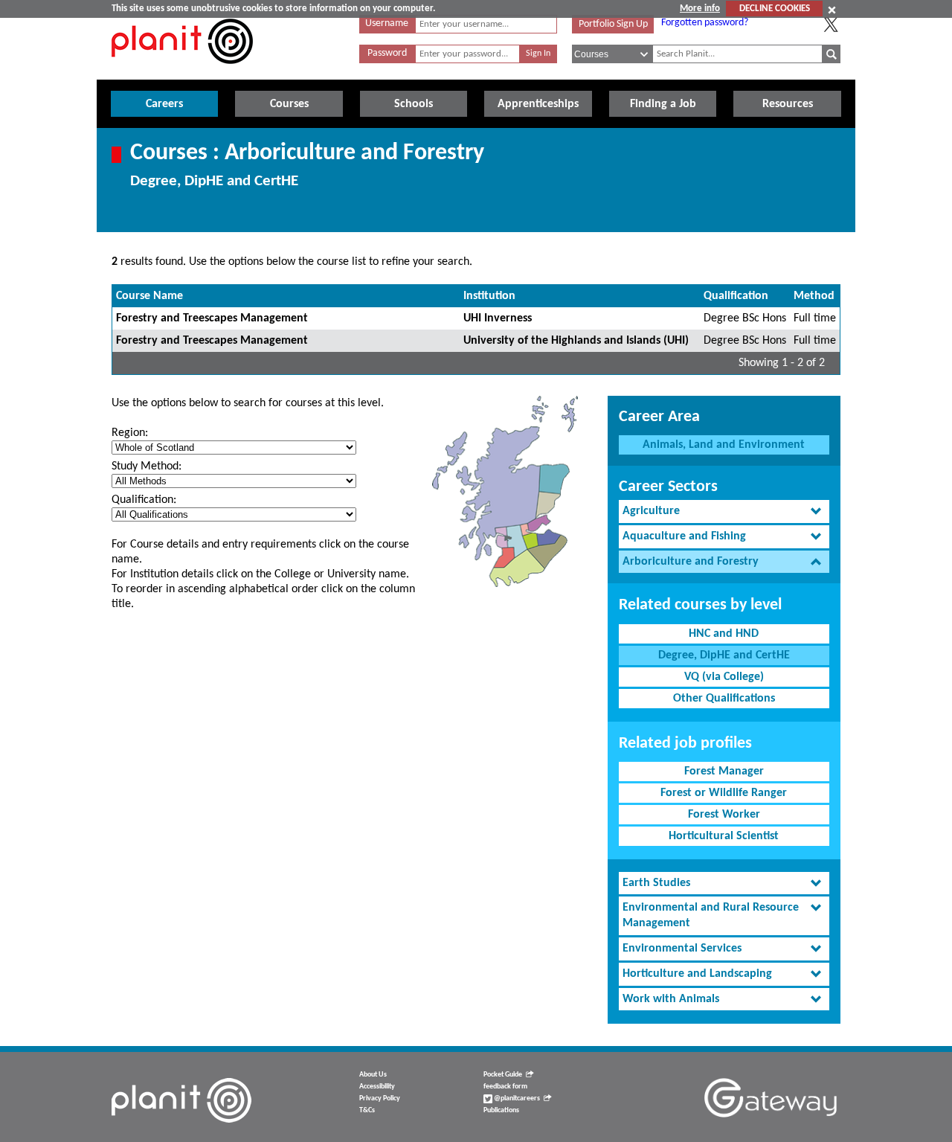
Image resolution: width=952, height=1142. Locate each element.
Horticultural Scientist (724, 836)
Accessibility (377, 1086)
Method (814, 296)
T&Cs (367, 1110)
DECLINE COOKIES (774, 8)
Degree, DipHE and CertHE (724, 655)
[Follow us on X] (830, 24)
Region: (130, 433)
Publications (501, 1110)
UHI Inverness (497, 318)
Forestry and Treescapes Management (212, 318)
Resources (787, 104)
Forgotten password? (704, 22)
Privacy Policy (379, 1098)
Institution (489, 296)
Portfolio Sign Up (613, 24)
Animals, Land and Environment (724, 445)
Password (387, 53)
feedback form (505, 1086)
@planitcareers (516, 1098)
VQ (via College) (724, 677)
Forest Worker (724, 815)
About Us (373, 1074)
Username (386, 23)
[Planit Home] (182, 72)
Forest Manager (724, 771)
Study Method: (146, 466)
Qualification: (144, 500)
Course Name (149, 296)
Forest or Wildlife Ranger (723, 793)
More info (700, 8)
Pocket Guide (502, 1074)
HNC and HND (724, 634)
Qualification (736, 296)
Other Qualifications (724, 699)
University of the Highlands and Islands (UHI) (576, 341)
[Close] (832, 9)
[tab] (724, 511)
